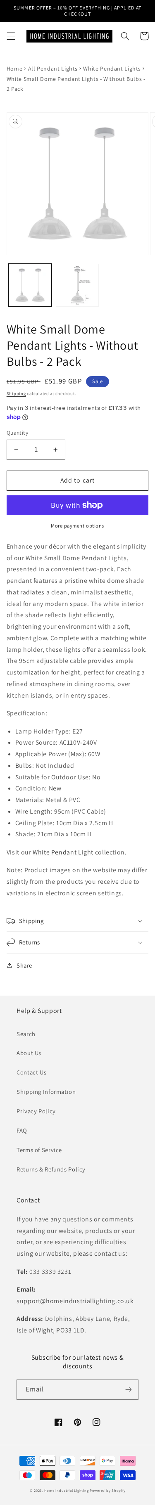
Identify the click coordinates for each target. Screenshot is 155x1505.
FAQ (22, 1130)
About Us (29, 1053)
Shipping (16, 393)
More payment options (77, 525)
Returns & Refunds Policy (51, 1169)
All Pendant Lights (53, 68)
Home (15, 68)
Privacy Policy (36, 1111)
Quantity (17, 432)
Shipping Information (46, 1092)
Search (26, 1034)
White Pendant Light (63, 852)
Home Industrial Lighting (66, 1490)
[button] (10, 35)
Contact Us (31, 1072)
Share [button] (24, 965)
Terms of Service (39, 1150)
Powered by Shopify (107, 1490)
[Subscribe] (128, 1390)
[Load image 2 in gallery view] (77, 285)
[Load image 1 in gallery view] (30, 285)
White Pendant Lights (112, 68)
